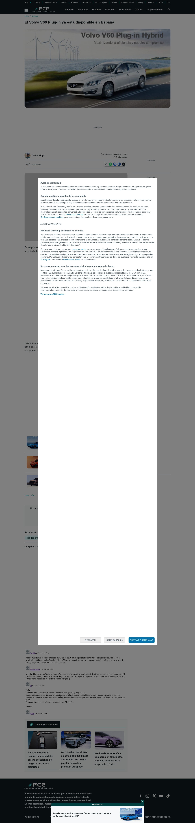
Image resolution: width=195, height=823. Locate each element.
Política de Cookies (74, 214)
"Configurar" (45, 259)
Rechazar (90, 640)
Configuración (114, 640)
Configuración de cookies (51, 217)
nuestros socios (79, 249)
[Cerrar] (142, 801)
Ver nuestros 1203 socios (52, 294)
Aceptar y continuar (141, 640)
